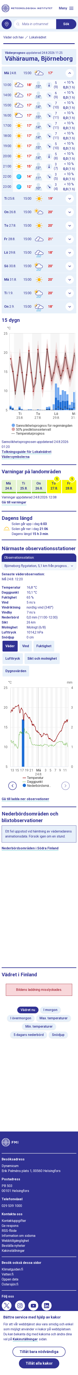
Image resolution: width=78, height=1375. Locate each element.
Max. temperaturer (54, 1018)
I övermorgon (20, 1018)
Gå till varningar (14, 502)
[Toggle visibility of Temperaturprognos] (28, 433)
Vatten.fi (8, 1274)
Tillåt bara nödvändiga (39, 1351)
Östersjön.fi (10, 1284)
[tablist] (39, 658)
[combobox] (37, 24)
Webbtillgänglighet (15, 1241)
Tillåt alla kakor (39, 1363)
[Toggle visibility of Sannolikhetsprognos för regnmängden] (42, 426)
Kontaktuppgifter (14, 1221)
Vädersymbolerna (16, 457)
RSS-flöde (9, 1231)
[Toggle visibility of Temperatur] (33, 778)
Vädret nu (28, 1010)
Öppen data (10, 1279)
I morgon (50, 1010)
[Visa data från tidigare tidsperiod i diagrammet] (12, 786)
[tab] (10, 646)
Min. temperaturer (39, 1026)
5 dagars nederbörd (29, 1035)
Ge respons (10, 1226)
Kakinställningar (13, 1251)
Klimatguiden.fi (12, 1269)
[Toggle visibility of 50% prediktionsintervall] (31, 430)
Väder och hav (13, 37)
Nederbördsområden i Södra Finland (30, 848)
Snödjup (58, 1035)
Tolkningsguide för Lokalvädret (26, 452)
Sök (66, 24)
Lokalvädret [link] (37, 37)
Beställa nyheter (13, 1246)
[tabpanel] (39, 733)
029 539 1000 (12, 1206)
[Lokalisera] (7, 24)
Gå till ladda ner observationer (25, 799)
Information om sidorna (18, 1236)
